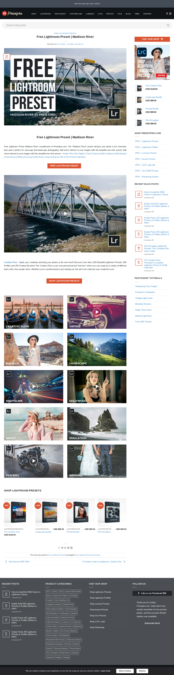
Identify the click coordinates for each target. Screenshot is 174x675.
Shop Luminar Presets (100, 604)
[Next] (126, 519)
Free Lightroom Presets (65, 33)
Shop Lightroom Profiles (100, 598)
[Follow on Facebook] (167, 14)
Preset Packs (75, 649)
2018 (55, 591)
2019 (61, 591)
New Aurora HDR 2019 (18, 561)
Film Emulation (104, 532)
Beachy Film (58, 157)
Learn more (105, 671)
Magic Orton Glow (143, 310)
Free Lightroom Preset (83, 555)
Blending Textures (143, 304)
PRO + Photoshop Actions (147, 176)
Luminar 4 (66, 622)
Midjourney (78, 626)
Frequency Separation (145, 292)
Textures (49, 657)
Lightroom (45, 14)
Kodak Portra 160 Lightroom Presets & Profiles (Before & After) (156, 220)
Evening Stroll (31, 157)
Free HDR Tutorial (143, 321)
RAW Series (64, 653)
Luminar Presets (65, 626)
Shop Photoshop (97, 627)
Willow (20, 157)
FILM (120, 14)
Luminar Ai (76, 622)
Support (147, 14)
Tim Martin (78, 44)
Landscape (64, 613)
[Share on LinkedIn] (71, 548)
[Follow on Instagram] (170, 14)
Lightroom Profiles (53, 622)
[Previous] (4, 519)
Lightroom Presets (67, 618)
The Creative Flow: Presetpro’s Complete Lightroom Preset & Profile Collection (155, 264)
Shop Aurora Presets (99, 609)
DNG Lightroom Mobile (54, 609)
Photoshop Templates (54, 644)
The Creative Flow (12, 532)
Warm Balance (107, 153)
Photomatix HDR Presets (55, 640)
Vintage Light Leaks (144, 298)
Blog (128, 14)
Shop (33, 14)
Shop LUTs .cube (97, 621)
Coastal (49, 600)
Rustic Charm (44, 157)
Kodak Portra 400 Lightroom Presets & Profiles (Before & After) (156, 234)
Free (137, 14)
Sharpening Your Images (146, 286)
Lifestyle (74, 613)
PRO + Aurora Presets (145, 159)
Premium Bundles (61, 649)
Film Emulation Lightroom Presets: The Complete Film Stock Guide (156, 248)
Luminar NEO (51, 626)
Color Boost (10, 157)
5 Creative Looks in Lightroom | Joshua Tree (102, 561)
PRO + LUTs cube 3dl (145, 165)
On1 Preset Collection (68, 631)
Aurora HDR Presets (73, 591)
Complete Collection (53, 604)
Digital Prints (68, 604)
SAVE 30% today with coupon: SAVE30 (87, 3)
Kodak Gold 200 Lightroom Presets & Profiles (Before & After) (156, 206)
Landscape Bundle (43, 532)
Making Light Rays (143, 316)
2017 (48, 591)
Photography (64, 635)
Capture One (76, 14)
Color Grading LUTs (62, 600)
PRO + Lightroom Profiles (146, 147)
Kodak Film (68, 153)
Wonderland (121, 153)
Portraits (76, 644)
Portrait (67, 644)
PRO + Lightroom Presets (146, 141)
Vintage (58, 657)
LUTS (100, 14)
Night (56, 631)
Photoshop (60, 14)
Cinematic (73, 596)
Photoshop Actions (74, 640)
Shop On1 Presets (98, 615)
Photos (110, 14)
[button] (65, 214)
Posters (49, 649)
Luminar (90, 14)
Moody (48, 631)
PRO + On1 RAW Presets (147, 171)
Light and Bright (52, 618)
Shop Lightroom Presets (100, 592)
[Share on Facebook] (59, 548)
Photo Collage (51, 635)
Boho (48, 596)
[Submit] (168, 25)
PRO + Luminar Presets (146, 153)
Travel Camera (92, 153)
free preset (96, 555)
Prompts (55, 653)
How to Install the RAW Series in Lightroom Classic (156, 193)
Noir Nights (79, 153)
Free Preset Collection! (75, 157)
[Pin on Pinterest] (68, 548)
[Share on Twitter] (62, 548)
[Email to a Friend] (65, 548)
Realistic (75, 653)
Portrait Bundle (73, 532)
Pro (47, 653)
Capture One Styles (60, 596)
